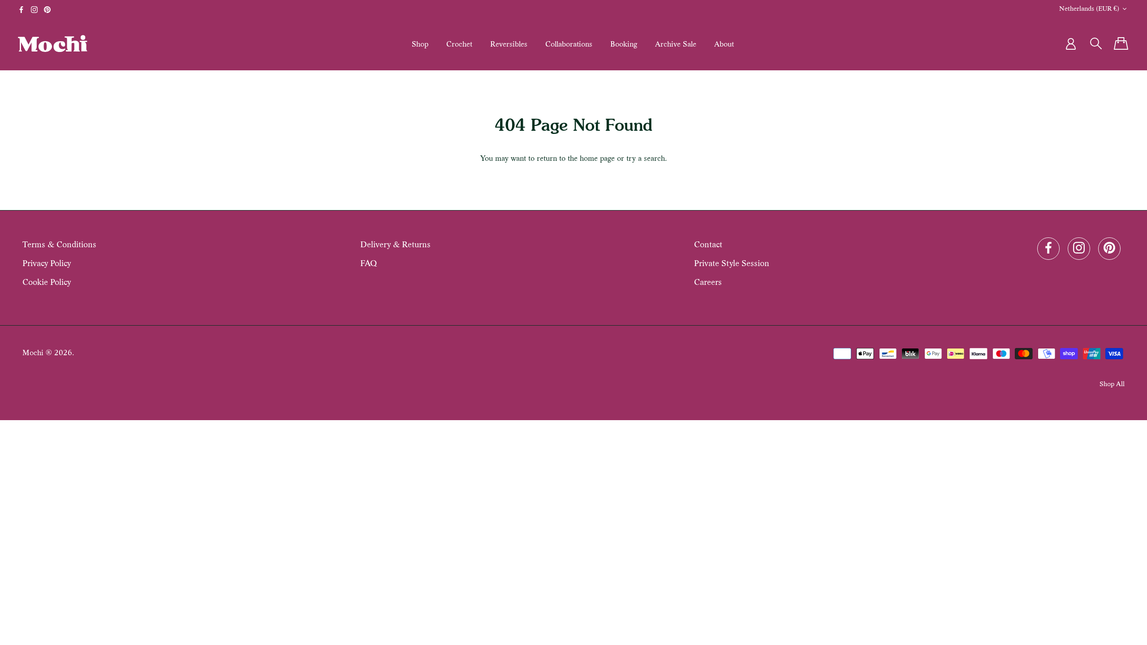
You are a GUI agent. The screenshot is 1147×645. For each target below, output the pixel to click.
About (724, 43)
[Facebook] (21, 9)
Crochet (459, 43)
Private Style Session (731, 263)
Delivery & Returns (395, 244)
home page (597, 158)
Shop (420, 43)
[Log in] (1071, 44)
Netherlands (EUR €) (1089, 8)
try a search (645, 158)
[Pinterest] (47, 9)
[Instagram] (34, 9)
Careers (708, 282)
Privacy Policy (46, 263)
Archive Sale (675, 43)
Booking (623, 43)
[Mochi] (52, 43)
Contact (708, 244)
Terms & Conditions (59, 244)
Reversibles (508, 43)
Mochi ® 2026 (47, 352)
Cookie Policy (46, 282)
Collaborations (568, 43)
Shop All (1112, 383)
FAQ (368, 263)
